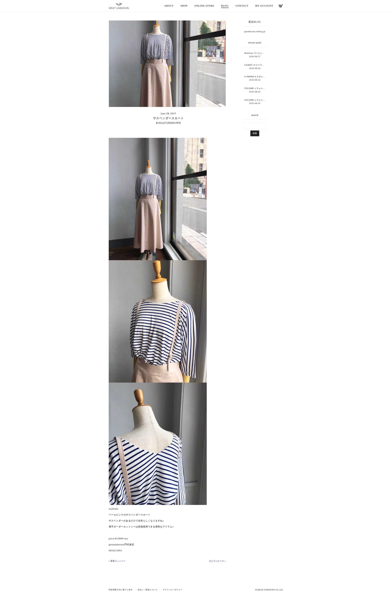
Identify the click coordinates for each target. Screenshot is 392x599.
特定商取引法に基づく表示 (121, 590)
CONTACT (242, 5)
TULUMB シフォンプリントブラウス (254, 100)
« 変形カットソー (117, 561)
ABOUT (169, 5)
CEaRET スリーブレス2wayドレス (254, 65)
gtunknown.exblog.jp (254, 31)
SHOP (184, 5)
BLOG (225, 5)
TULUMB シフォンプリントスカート (254, 88)
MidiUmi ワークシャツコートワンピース (254, 53)
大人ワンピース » (217, 561)
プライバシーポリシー (173, 590)
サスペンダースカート (168, 118)
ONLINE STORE (204, 5)
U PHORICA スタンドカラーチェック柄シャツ (254, 76)
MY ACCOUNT (264, 5)
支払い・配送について (148, 590)
